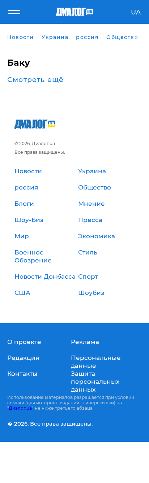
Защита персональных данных (95, 381)
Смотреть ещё (35, 80)
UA (136, 12)
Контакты (22, 373)
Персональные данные (96, 361)
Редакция (23, 357)
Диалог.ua (20, 408)
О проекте (24, 341)
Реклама (85, 341)
